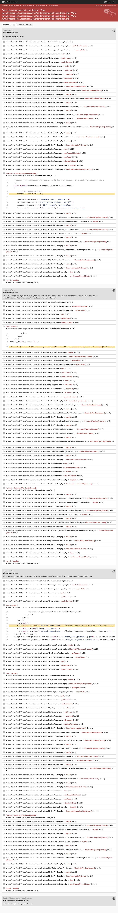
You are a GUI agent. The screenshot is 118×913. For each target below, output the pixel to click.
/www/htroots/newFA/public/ (20, 282)
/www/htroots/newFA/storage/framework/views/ (38, 328)
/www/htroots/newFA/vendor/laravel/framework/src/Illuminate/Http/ (35, 66)
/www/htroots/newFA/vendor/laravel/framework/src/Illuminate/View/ (33, 54)
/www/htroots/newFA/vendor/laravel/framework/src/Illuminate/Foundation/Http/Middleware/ (45, 98)
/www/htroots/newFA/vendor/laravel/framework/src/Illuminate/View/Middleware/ (44, 106)
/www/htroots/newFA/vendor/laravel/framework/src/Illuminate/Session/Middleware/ (41, 114)
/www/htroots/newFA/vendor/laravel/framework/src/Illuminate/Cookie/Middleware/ (47, 127)
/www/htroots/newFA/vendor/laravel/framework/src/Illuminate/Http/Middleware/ (40, 260)
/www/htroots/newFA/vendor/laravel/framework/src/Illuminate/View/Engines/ (38, 46)
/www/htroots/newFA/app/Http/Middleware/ (29, 175)
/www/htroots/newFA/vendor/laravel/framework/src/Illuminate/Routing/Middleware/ (43, 90)
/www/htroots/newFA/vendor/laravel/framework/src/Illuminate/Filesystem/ (37, 352)
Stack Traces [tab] (24, 25)
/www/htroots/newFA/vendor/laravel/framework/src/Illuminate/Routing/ (37, 42)
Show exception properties (14, 36)
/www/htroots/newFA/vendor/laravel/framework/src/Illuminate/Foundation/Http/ (37, 165)
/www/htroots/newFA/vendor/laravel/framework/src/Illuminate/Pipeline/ (35, 86)
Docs (111, 2)
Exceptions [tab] (8, 25)
